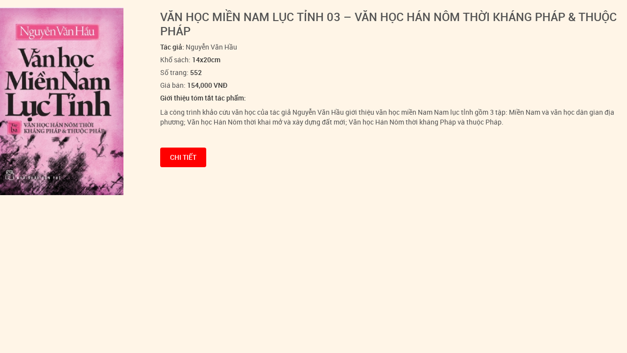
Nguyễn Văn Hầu (211, 46)
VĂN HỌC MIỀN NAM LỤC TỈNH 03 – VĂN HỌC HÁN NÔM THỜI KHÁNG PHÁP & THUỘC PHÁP (388, 24)
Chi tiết (183, 157)
